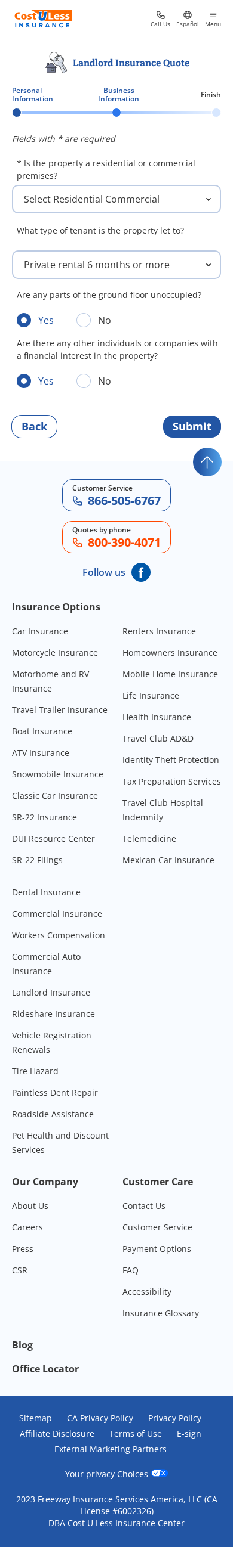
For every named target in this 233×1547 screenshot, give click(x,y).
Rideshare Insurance (53, 1013)
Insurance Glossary (160, 1313)
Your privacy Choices (108, 1473)
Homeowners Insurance (169, 652)
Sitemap (35, 1418)
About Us (30, 1205)
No (104, 320)
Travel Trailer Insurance (60, 709)
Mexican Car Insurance (168, 860)
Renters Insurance (159, 631)
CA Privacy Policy (100, 1418)
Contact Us (143, 1205)
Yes (46, 320)
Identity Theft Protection (170, 759)
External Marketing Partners (110, 1449)
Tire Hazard (35, 1071)
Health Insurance (156, 717)
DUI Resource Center (53, 838)
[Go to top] (207, 462)
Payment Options (156, 1248)
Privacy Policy (174, 1418)
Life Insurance (150, 695)
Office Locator (45, 1368)
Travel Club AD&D (158, 738)
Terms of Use (135, 1434)
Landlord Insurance (51, 992)
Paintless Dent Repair (55, 1092)
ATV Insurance (40, 752)
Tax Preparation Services (171, 781)
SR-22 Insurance (44, 817)
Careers (27, 1227)
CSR (19, 1270)
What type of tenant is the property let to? (100, 230)
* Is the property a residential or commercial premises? (106, 169)
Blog (22, 1344)
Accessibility (146, 1291)
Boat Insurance (42, 731)
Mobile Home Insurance (170, 674)
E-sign (189, 1434)
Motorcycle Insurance (55, 652)
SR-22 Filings (37, 860)
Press (22, 1248)
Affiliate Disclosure (57, 1434)
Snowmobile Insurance (57, 774)
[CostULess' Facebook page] (141, 572)
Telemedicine (149, 838)
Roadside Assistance (53, 1114)
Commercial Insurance (57, 913)
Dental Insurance (46, 892)
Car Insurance (40, 631)
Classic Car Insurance (55, 795)
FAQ (130, 1270)
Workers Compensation (58, 935)
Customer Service (157, 1227)
